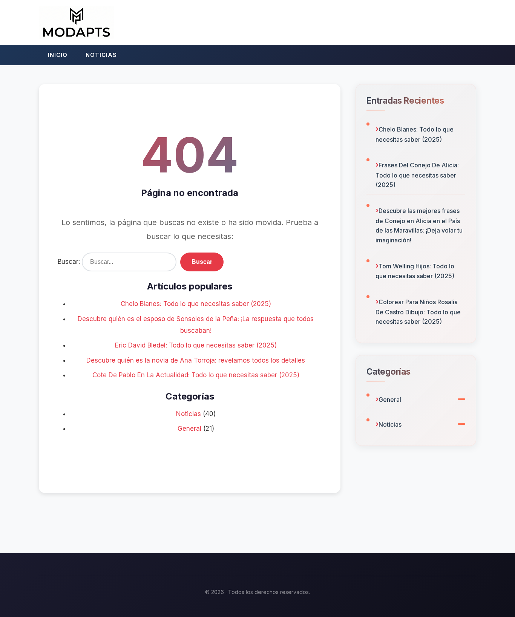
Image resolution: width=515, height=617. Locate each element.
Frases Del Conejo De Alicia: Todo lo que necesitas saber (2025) (417, 174)
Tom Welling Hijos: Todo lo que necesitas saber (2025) (415, 271)
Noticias (101, 54)
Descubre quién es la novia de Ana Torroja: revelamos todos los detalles (195, 360)
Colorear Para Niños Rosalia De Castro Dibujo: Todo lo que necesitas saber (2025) (418, 311)
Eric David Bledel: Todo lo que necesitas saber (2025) (196, 345)
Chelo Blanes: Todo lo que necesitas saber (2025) (196, 304)
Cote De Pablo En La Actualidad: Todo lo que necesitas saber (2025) (195, 375)
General (189, 428)
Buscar (202, 262)
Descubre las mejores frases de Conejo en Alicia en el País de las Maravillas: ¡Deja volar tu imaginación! (419, 225)
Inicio (57, 54)
